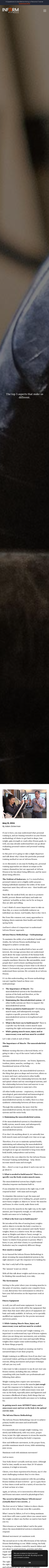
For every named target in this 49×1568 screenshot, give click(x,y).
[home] (10, 11)
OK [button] (29, 1563)
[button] (24, 3)
